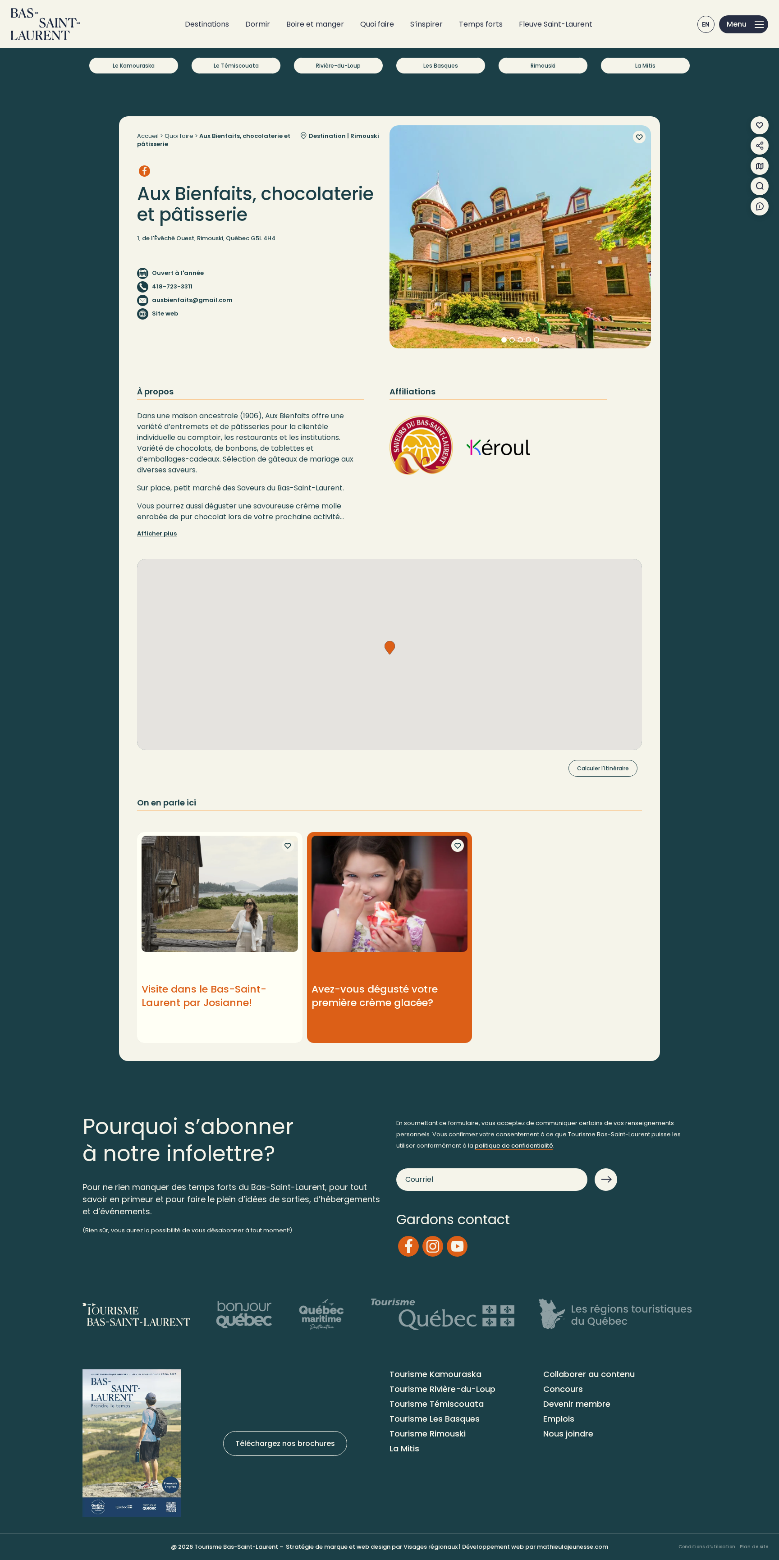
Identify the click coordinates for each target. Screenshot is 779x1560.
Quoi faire (377, 24)
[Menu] (743, 24)
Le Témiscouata (236, 65)
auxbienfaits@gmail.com (192, 300)
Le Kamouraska (134, 65)
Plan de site (754, 1546)
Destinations (207, 24)
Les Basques (440, 65)
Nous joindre (568, 1433)
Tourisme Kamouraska (435, 1374)
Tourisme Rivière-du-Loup (442, 1389)
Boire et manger (315, 24)
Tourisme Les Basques (435, 1418)
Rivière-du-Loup (338, 65)
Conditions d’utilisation (706, 1546)
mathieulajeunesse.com (572, 1546)
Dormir (257, 24)
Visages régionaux (430, 1546)
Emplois (558, 1418)
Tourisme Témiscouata (437, 1403)
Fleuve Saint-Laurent (555, 24)
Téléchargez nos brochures (285, 1443)
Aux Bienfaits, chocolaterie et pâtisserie (213, 140)
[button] (390, 647)
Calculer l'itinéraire (603, 768)
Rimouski (543, 65)
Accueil (148, 136)
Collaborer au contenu (589, 1374)
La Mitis (645, 65)
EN (706, 24)
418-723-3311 (172, 286)
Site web (165, 313)
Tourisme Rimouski (428, 1433)
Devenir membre (576, 1403)
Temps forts (481, 24)
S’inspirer (426, 24)
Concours (563, 1389)
